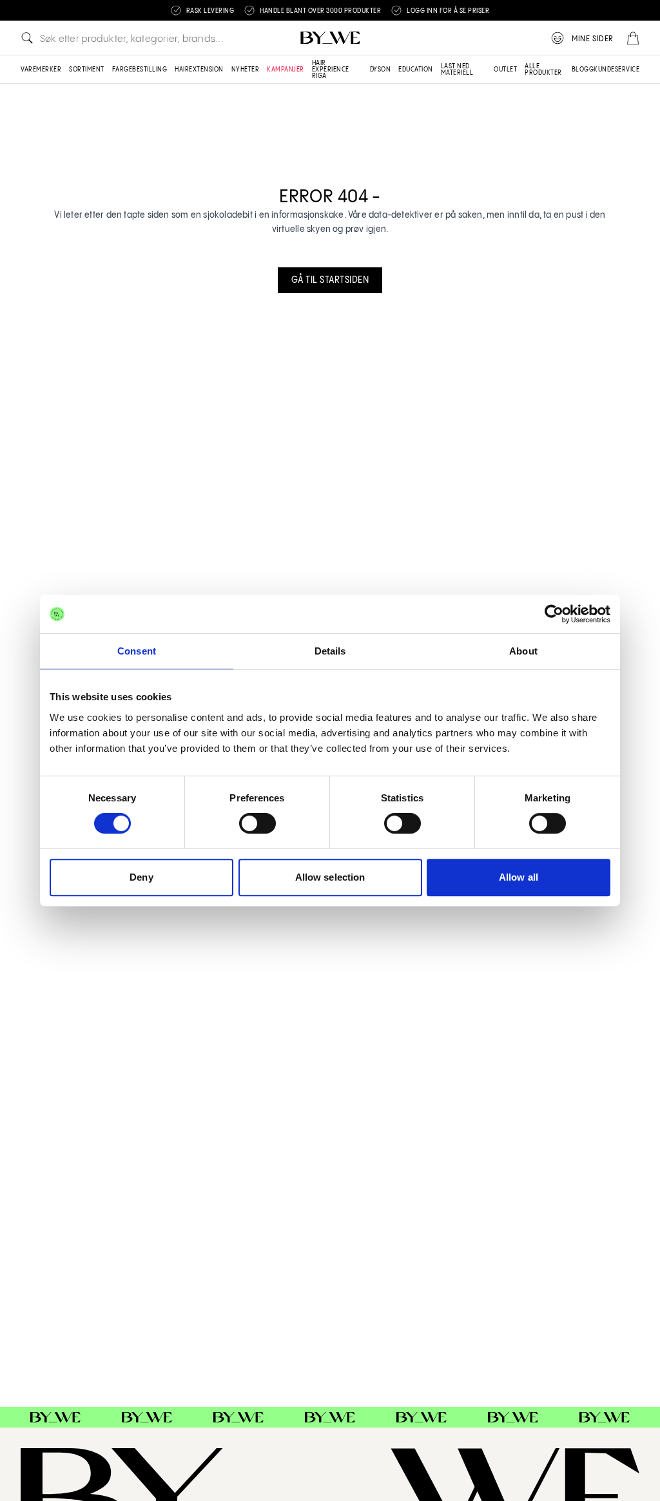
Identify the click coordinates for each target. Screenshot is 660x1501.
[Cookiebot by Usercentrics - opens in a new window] (554, 614)
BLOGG (583, 69)
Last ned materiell (457, 69)
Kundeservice (616, 69)
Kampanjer (285, 69)
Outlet (505, 69)
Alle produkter (543, 69)
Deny (141, 877)
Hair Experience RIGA (330, 69)
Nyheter (245, 69)
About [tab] (523, 650)
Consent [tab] (136, 650)
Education (415, 69)
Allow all (518, 877)
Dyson (380, 69)
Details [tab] (330, 650)
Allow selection (330, 877)
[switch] (257, 823)
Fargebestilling (140, 69)
